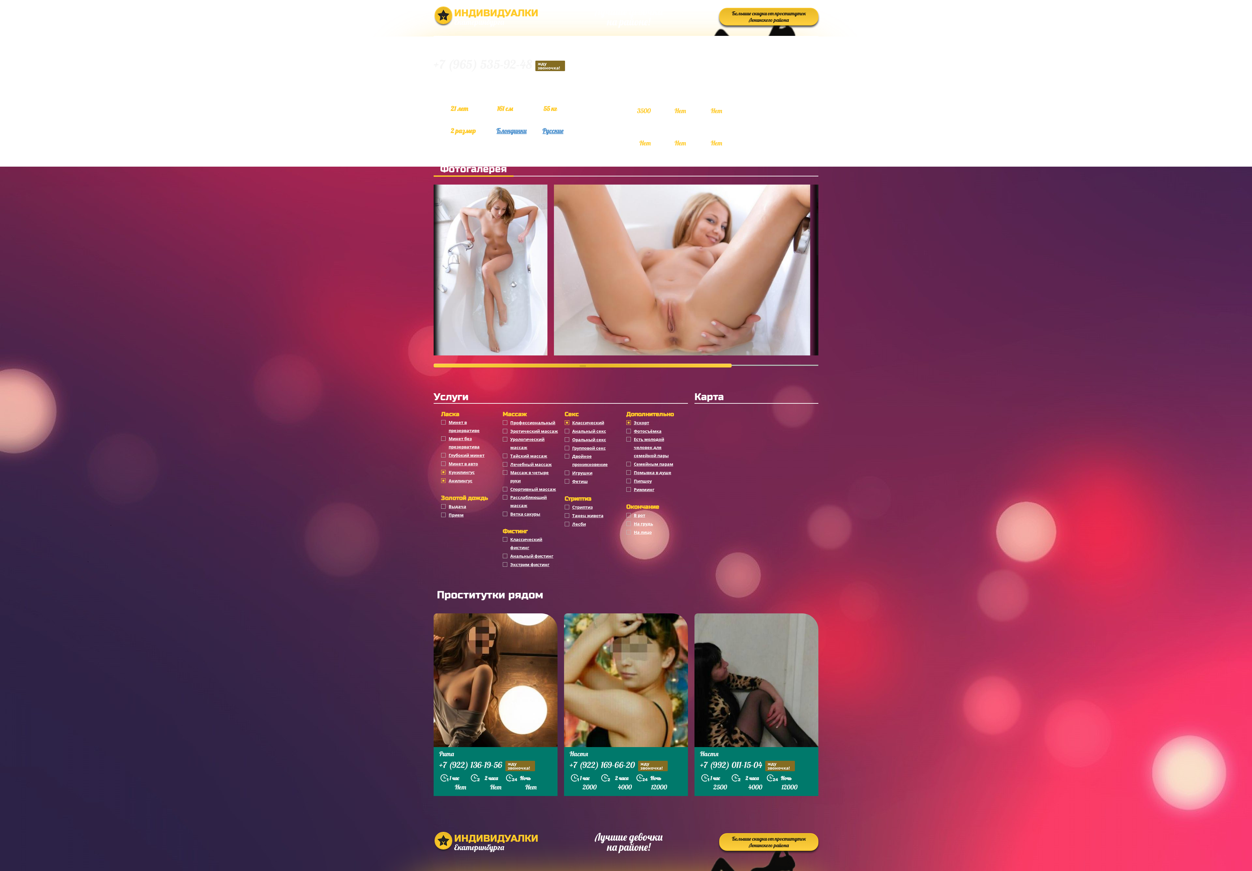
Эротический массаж (534, 431)
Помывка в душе (652, 472)
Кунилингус (462, 472)
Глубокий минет (466, 455)
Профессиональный (532, 423)
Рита (446, 754)
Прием (456, 515)
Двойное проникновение (590, 460)
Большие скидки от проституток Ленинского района (769, 16)
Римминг (644, 489)
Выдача (457, 506)
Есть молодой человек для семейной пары (651, 447)
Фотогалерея (473, 169)
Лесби (579, 524)
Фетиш (580, 481)
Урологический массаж (527, 443)
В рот (639, 515)
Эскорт (641, 423)
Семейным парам (653, 464)
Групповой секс (589, 448)
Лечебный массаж (531, 464)
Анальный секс (589, 431)
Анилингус (460, 481)
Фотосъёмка (648, 431)
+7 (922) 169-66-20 (616, 765)
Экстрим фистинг (529, 564)
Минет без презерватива (464, 443)
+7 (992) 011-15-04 (745, 765)
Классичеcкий (588, 423)
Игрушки (582, 473)
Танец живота (588, 515)
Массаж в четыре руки (529, 477)
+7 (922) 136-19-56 (484, 765)
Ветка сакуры (525, 514)
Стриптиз (582, 507)
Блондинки (512, 131)
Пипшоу (643, 481)
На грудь (643, 524)
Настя (579, 754)
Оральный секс (589, 440)
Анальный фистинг (531, 556)
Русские (553, 131)
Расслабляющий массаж (528, 501)
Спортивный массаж (533, 489)
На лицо (643, 532)
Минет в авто (463, 464)
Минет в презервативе (464, 426)
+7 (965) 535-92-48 (497, 65)
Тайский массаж (528, 456)
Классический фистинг (526, 543)
